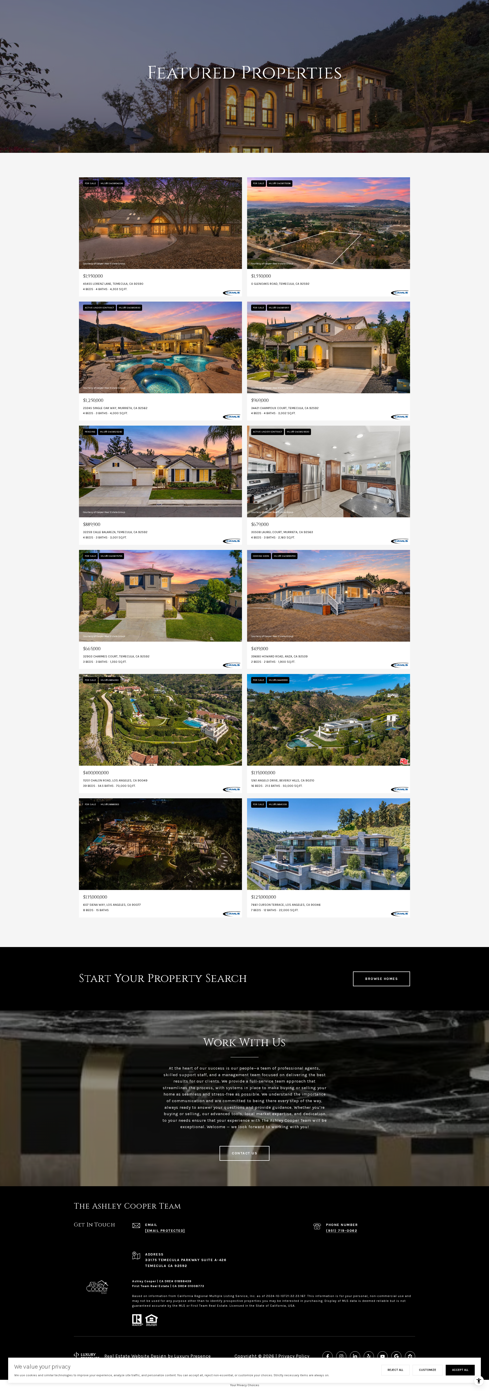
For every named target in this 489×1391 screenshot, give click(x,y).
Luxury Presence (192, 1356)
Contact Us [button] (244, 1153)
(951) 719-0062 (341, 1230)
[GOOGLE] (396, 1356)
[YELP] (369, 1356)
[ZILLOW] (410, 1356)
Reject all (395, 1370)
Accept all (460, 1370)
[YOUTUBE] (382, 1356)
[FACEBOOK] (327, 1356)
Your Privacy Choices (244, 1385)
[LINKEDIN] (355, 1356)
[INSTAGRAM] (341, 1356)
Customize (427, 1370)
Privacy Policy (293, 1356)
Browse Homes (381, 979)
